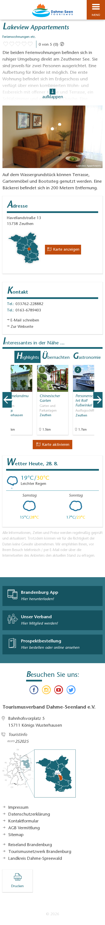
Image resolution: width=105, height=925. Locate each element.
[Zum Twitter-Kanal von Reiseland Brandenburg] (71, 691)
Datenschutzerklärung (29, 814)
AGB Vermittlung (24, 828)
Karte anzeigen (65, 250)
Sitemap (15, 835)
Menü (96, 15)
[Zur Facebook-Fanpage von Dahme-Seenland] (34, 691)
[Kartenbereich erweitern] (98, 362)
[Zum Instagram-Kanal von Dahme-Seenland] (46, 691)
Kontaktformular (23, 821)
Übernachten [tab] (56, 356)
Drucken (17, 886)
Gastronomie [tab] (87, 356)
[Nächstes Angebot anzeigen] (98, 400)
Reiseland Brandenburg (30, 845)
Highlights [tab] (27, 356)
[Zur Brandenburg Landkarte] (39, 776)
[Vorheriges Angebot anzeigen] (7, 400)
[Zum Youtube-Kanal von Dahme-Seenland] (58, 691)
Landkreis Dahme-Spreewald (35, 859)
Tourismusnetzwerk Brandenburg (39, 852)
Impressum (18, 808)
